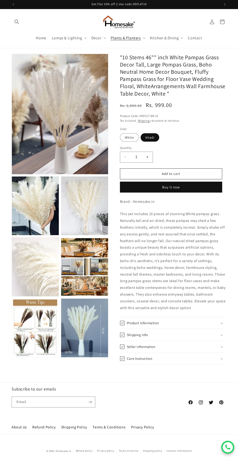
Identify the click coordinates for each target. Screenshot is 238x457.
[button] (17, 22)
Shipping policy (152, 450)
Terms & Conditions (109, 427)
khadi (149, 137)
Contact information (179, 450)
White (129, 137)
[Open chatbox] (227, 447)
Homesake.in (63, 451)
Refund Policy (44, 427)
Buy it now (171, 187)
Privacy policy (105, 450)
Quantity (126, 148)
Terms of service (128, 450)
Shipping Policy (74, 427)
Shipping (144, 120)
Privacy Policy (142, 427)
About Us (19, 427)
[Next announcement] (225, 4)
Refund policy (84, 450)
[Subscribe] (90, 402)
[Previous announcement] (13, 4)
